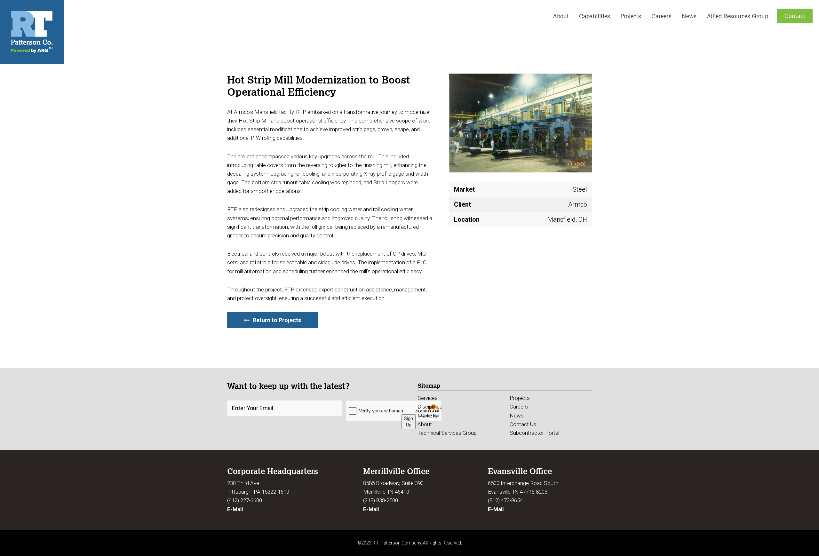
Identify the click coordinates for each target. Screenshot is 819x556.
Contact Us (523, 424)
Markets (427, 415)
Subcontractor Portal (534, 433)
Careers (661, 16)
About (561, 16)
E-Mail (235, 509)
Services (427, 398)
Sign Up (408, 421)
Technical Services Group (447, 433)
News (689, 16)
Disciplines (429, 406)
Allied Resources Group (737, 16)
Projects (630, 16)
